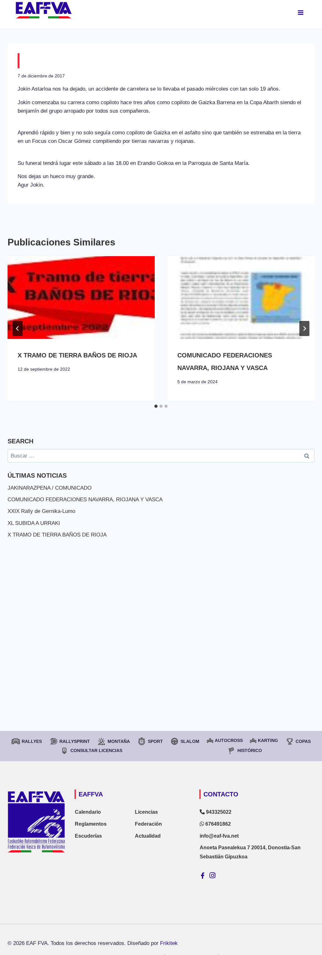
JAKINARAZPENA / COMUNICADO (50, 488)
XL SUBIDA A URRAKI (34, 523)
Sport (155, 741)
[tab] (156, 406)
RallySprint (74, 741)
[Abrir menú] (300, 12)
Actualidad (148, 836)
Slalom (189, 741)
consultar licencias (96, 750)
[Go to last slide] (18, 328)
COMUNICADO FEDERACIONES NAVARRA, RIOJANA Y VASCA (85, 500)
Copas (303, 741)
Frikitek (169, 943)
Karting (268, 740)
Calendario (88, 812)
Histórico (249, 750)
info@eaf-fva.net (219, 836)
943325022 (218, 812)
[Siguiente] (304, 328)
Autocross (229, 740)
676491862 (217, 824)
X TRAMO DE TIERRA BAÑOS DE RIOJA (77, 355)
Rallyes (32, 741)
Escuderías (88, 836)
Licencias (146, 812)
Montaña (119, 741)
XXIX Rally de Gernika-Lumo (41, 511)
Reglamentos (91, 824)
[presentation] (81, 297)
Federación (148, 824)
